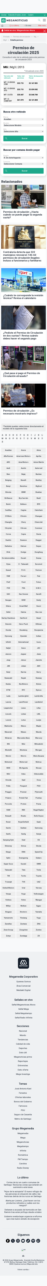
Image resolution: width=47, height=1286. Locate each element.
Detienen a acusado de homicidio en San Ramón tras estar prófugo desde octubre (22, 1211)
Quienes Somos (23, 981)
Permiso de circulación (21, 37)
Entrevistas (23, 1065)
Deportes (23, 1048)
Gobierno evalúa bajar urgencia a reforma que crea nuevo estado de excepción (23, 1217)
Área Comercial (23, 986)
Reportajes (23, 1061)
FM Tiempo (23, 1159)
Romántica (23, 1155)
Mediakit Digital (23, 990)
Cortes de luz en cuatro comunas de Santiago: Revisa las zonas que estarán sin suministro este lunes (23, 1184)
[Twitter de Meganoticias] (13, 1241)
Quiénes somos (20, 1264)
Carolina (23, 1163)
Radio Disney (23, 1168)
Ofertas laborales (23, 1097)
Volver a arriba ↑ (23, 1270)
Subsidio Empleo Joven (17, 15)
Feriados (23, 1093)
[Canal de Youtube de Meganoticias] (23, 1241)
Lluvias (3, 15)
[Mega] (23, 1255)
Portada (6, 37)
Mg (35, 37)
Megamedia (23, 1133)
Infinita (23, 1150)
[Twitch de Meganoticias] (38, 1241)
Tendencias (23, 1039)
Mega (22, 1137)
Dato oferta (23, 1070)
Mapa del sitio (32, 1264)
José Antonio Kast (23, 1088)
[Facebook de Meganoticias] (8, 1241)
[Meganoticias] (23, 963)
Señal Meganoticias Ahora (23, 1004)
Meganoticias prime (23, 1057)
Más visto (42, 26)
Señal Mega (23, 1009)
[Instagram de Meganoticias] (18, 1241)
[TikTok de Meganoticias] (28, 1241)
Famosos (23, 1106)
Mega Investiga (23, 1074)
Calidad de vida (23, 1044)
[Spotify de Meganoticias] (33, 1241)
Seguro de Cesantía (23, 1114)
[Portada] (2, 26)
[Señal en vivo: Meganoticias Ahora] (23, 33)
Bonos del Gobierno (23, 1101)
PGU (23, 1110)
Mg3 (5, 40)
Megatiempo (23, 1146)
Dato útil (23, 1052)
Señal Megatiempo (23, 1013)
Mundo (23, 1035)
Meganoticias (23, 1142)
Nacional (23, 1031)
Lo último (15, 26)
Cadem (31, 15)
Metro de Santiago (23, 1119)
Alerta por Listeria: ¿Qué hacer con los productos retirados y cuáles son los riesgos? (23, 1203)
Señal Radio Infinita (23, 1017)
